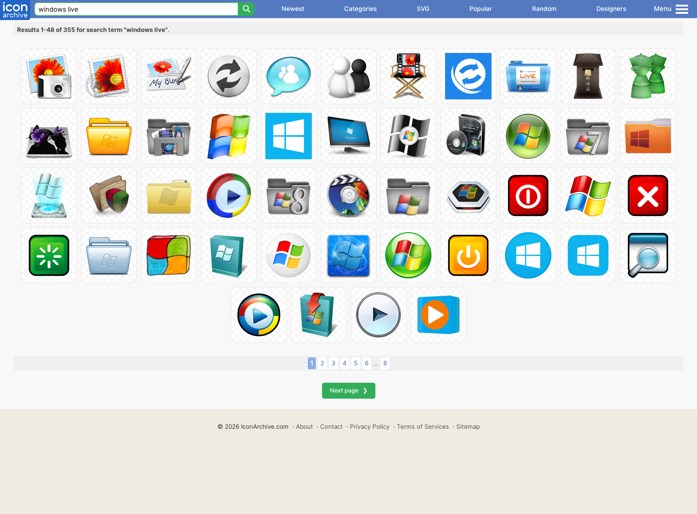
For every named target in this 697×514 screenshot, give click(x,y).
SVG (423, 8)
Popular (480, 8)
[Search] (246, 9)
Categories (360, 8)
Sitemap (468, 426)
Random (544, 8)
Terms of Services (423, 426)
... (376, 363)
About (304, 426)
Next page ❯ (348, 390)
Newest (293, 8)
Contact (331, 426)
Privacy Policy (370, 426)
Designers (611, 8)
